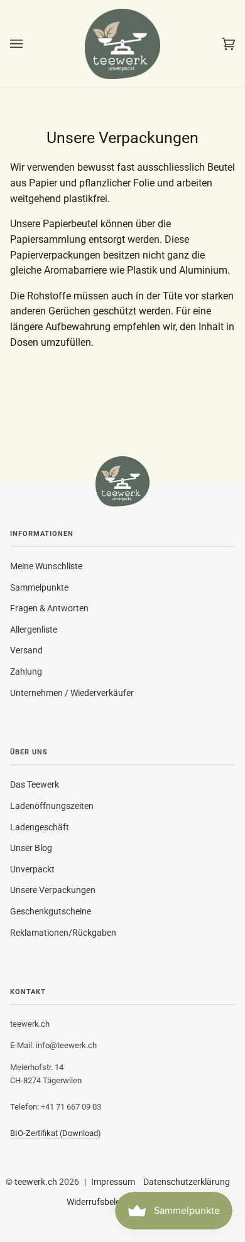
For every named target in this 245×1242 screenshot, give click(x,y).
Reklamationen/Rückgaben (63, 933)
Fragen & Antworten (49, 608)
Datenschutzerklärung (186, 1182)
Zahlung (26, 672)
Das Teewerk (34, 784)
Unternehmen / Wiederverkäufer (72, 693)
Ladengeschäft (39, 827)
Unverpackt (32, 869)
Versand (26, 650)
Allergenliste (33, 629)
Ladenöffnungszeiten (52, 806)
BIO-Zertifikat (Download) (55, 1133)
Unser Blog (31, 848)
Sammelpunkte (39, 587)
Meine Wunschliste (46, 566)
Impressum (113, 1182)
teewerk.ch (35, 1182)
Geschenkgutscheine (50, 911)
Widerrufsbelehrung (105, 1202)
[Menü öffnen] (29, 44)
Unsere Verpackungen (52, 890)
